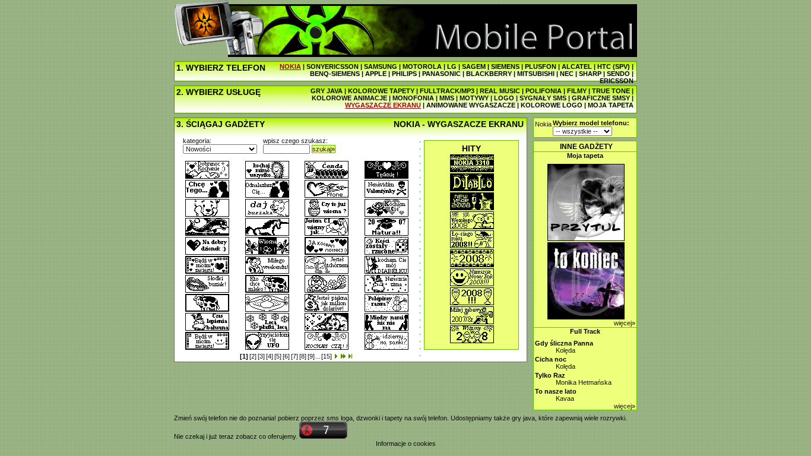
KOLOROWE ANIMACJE (349, 98)
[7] (294, 356)
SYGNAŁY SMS (542, 98)
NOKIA (290, 66)
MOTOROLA (422, 66)
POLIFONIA (543, 90)
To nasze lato (555, 391)
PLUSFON (540, 66)
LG (452, 66)
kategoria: (197, 140)
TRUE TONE (611, 90)
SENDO (618, 73)
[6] (286, 356)
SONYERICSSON (332, 66)
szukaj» (323, 149)
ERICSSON (616, 80)
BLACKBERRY (489, 73)
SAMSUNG (380, 66)
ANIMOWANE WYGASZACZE (470, 105)
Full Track (585, 331)
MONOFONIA (413, 98)
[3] (261, 356)
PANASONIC (441, 73)
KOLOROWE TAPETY (381, 90)
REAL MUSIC (500, 90)
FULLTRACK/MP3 (447, 90)
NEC (567, 73)
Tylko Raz (550, 375)
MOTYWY (474, 98)
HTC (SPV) (613, 66)
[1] (244, 356)
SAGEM (474, 66)
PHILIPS (404, 73)
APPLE (376, 73)
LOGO (504, 98)
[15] (326, 356)
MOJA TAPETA (610, 105)
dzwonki (368, 418)
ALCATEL (577, 66)
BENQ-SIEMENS (335, 73)
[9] (311, 356)
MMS (446, 98)
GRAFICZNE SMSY (601, 98)
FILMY (577, 90)
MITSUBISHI (536, 73)
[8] (302, 356)
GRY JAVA (327, 90)
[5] (277, 356)
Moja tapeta (585, 155)
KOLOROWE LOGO (551, 105)
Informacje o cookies (406, 443)
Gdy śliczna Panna (564, 343)
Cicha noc (550, 359)
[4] (269, 356)
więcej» (624, 323)
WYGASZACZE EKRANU (383, 105)
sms (333, 418)
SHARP (590, 73)
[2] (252, 356)
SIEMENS (505, 66)
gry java (523, 418)
